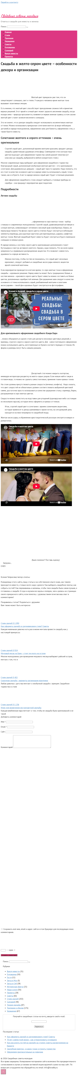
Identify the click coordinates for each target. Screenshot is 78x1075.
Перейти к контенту (9, 2)
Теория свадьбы (14, 1005)
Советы (8, 44)
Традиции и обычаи (15, 1008)
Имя (3, 722)
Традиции (9, 38)
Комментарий (7, 747)
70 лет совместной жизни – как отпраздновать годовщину (32, 1040)
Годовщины (10, 47)
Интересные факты (15, 986)
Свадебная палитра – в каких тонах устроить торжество (31, 1049)
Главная (8, 32)
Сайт (3, 732)
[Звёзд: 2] (46, 521)
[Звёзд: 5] (16, 553)
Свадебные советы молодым (19, 15)
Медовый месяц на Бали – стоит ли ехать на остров (23, 653)
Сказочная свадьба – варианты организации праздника (24, 680)
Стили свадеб (13, 999)
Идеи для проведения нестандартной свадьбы (21, 707)
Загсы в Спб (12, 983)
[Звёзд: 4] (46, 537)
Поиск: (4, 26)
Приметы (9, 56)
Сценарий (9, 50)
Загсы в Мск (12, 980)
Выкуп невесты (11, 53)
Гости (9, 977)
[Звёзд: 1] (16, 521)
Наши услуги (12, 989)
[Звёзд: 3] (16, 537)
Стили (7, 35)
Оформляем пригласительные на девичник (25, 1052)
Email (4, 727)
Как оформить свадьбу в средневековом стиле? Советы (25, 626)
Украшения (9, 41)
